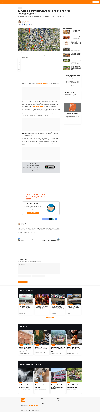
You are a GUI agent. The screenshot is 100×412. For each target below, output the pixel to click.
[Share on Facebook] (22, 24)
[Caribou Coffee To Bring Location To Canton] (66, 32)
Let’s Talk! (72, 85)
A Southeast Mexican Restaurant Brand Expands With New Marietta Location (41, 348)
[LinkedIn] (59, 224)
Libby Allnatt (27, 21)
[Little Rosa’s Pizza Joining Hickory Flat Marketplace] (66, 55)
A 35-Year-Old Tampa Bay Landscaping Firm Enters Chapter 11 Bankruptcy (73, 386)
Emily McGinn (78, 38)
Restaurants (45, 2)
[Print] (29, 24)
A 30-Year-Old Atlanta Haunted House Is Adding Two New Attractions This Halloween (42, 307)
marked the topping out (37, 106)
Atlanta (21, 344)
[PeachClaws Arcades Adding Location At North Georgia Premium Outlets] (66, 43)
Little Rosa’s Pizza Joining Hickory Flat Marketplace (76, 54)
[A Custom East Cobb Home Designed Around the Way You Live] (66, 60)
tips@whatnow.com (68, 97)
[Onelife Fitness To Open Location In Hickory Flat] (66, 49)
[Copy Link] (27, 24)
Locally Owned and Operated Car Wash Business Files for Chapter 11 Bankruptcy (25, 386)
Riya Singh (77, 70)
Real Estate (55, 2)
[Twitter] (57, 224)
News (21, 382)
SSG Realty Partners (42, 83)
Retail (50, 2)
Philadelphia (54, 382)
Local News (22, 304)
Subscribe (96, 2)
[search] (90, 2)
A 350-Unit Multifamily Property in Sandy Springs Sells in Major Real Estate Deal (76, 68)
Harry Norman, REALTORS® (74, 63)
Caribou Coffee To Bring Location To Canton (75, 31)
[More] (31, 24)
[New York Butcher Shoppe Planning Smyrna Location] (66, 37)
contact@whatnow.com (32, 405)
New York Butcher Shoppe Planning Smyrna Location (76, 36)
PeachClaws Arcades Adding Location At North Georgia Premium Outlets (76, 42)
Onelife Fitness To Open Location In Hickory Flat (75, 48)
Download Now (72, 121)
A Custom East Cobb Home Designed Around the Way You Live (76, 60)
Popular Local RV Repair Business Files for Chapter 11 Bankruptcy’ (41, 386)
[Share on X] (25, 24)
